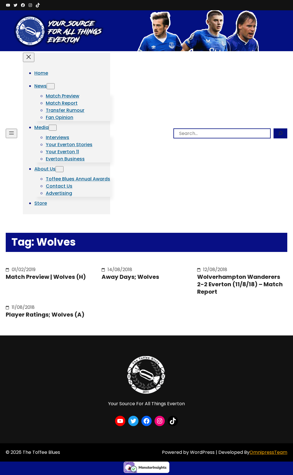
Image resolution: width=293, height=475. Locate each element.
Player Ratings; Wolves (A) (45, 314)
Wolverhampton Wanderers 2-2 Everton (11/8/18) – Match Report (240, 284)
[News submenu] (51, 86)
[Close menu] (28, 57)
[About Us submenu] (60, 169)
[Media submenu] (53, 128)
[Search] (280, 133)
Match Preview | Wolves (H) (46, 277)
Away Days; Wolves (130, 277)
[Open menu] (11, 133)
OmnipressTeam (268, 452)
